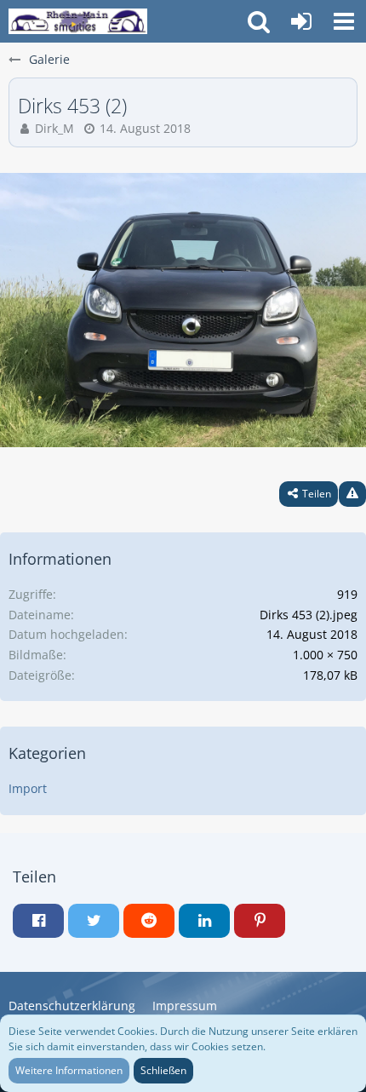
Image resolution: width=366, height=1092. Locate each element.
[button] (344, 21)
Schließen (163, 1070)
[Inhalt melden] (352, 494)
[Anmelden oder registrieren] (301, 21)
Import (28, 788)
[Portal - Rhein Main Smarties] (78, 21)
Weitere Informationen (69, 1070)
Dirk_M (54, 128)
